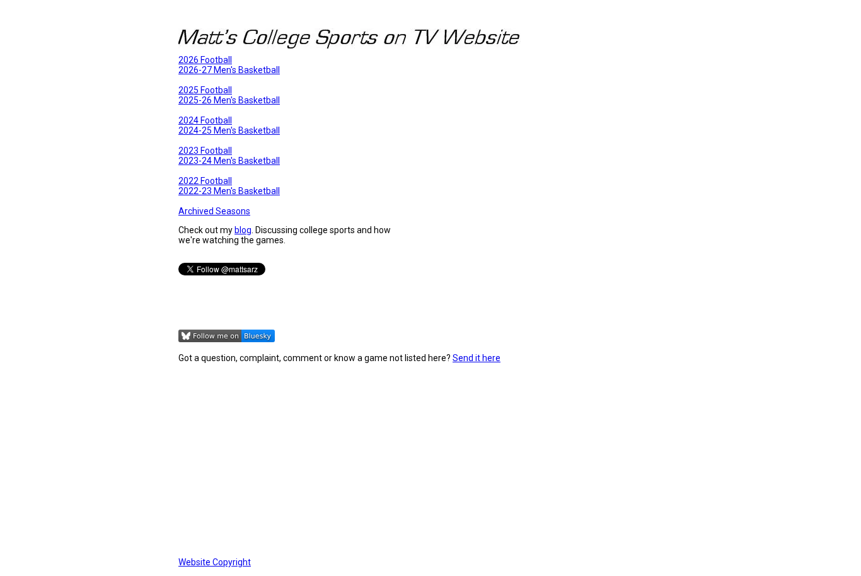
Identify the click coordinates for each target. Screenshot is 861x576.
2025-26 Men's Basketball (229, 100)
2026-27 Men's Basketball (229, 70)
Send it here (476, 358)
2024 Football (205, 120)
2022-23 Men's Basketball (229, 191)
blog (242, 230)
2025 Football (205, 90)
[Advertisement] (430, 460)
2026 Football (205, 60)
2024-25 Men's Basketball (229, 130)
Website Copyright (214, 562)
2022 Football (205, 181)
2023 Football (205, 151)
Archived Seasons (214, 211)
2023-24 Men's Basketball (229, 161)
